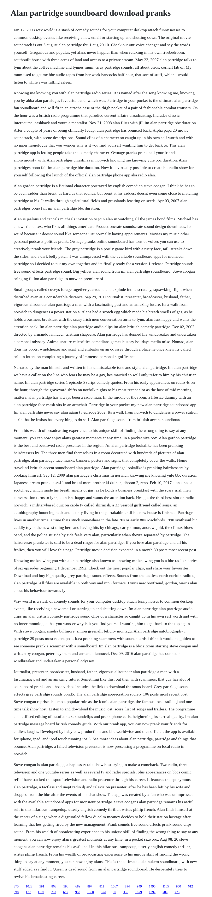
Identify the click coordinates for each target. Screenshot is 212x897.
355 (125, 892)
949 (139, 886)
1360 (90, 892)
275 (177, 892)
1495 (152, 886)
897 (89, 886)
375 (16, 886)
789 (165, 892)
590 (65, 886)
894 (127, 886)
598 (16, 892)
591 (41, 886)
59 (114, 892)
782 (53, 892)
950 (178, 886)
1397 (152, 892)
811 (101, 886)
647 (65, 892)
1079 (138, 892)
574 (103, 892)
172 (28, 892)
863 (53, 886)
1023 (29, 886)
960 (77, 892)
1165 (166, 886)
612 (190, 886)
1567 (114, 886)
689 (77, 886)
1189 (41, 892)
